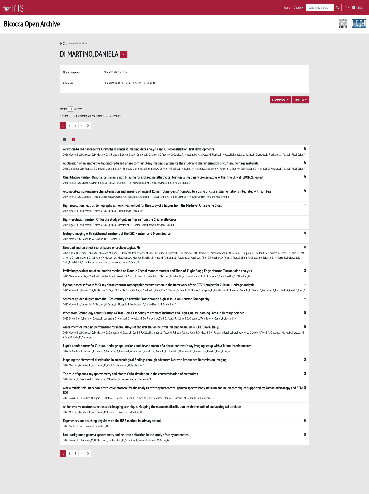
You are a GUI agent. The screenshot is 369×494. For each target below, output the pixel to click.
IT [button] (346, 7)
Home (287, 7)
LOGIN (361, 7)
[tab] (64, 140)
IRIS (62, 43)
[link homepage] (14, 7)
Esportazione (279, 100)
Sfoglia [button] (297, 7)
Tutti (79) (299, 100)
